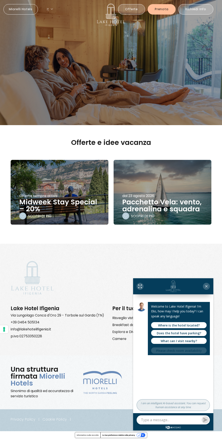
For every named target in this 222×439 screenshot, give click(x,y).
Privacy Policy (23, 419)
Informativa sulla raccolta (88, 435)
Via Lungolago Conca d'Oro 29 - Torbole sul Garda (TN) (57, 315)
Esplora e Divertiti (127, 331)
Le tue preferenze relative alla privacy (118, 435)
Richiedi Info (195, 9)
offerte (131, 9)
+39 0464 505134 (25, 322)
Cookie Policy (54, 419)
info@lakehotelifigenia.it (31, 329)
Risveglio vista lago (128, 317)
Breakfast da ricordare (131, 324)
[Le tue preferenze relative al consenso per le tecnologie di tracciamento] (4, 329)
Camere (119, 338)
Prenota (161, 9)
